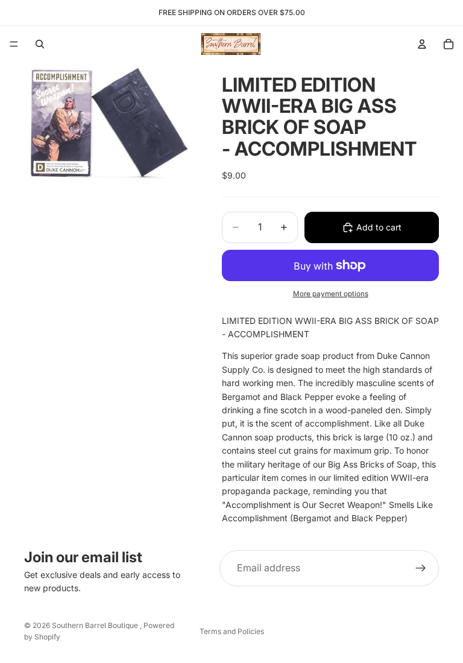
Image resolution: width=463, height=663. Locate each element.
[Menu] (14, 44)
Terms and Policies (232, 631)
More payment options (330, 294)
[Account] (422, 44)
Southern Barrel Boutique (96, 625)
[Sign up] (420, 568)
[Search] (40, 44)
